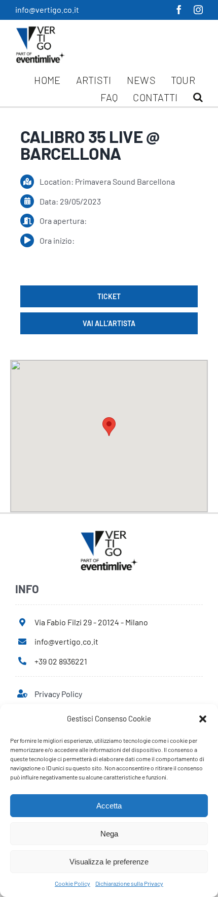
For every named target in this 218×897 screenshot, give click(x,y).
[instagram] (198, 9)
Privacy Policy (58, 694)
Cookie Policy (72, 883)
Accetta (109, 805)
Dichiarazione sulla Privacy (129, 883)
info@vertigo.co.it (47, 9)
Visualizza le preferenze (109, 861)
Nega (109, 833)
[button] (203, 719)
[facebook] (179, 9)
